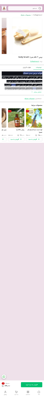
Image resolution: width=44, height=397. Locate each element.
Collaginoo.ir (37, 15)
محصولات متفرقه (26, 15)
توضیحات (38, 67)
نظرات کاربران (27, 67)
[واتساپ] (4, 377)
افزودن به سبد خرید (32, 385)
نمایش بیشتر (37, 92)
